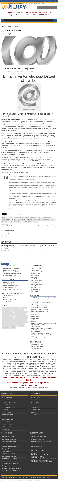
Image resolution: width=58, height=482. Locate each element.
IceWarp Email (34, 286)
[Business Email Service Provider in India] (14, 8)
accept (10, 217)
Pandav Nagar (23, 319)
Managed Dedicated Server (10, 446)
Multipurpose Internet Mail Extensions (46, 219)
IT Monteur (36, 480)
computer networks (18, 217)
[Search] (55, 7)
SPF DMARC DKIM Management (11, 289)
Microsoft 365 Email (9, 317)
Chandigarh (9, 308)
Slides (3, 325)
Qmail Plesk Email (23, 321)
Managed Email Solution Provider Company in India (28, 477)
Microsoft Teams (7, 301)
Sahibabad (11, 323)
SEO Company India (17, 480)
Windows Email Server (37, 346)
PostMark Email (35, 407)
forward (39, 217)
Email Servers (33, 217)
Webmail (35, 221)
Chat (13, 308)
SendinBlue (34, 412)
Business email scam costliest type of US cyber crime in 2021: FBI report (43, 324)
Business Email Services (9, 439)
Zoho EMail (13, 327)
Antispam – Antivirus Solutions (11, 268)
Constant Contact (35, 409)
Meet (3, 317)
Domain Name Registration (10, 463)
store (11, 221)
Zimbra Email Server (6, 327)
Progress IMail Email (15, 321)
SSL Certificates (6, 444)
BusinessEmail (35, 316)
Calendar (4, 308)
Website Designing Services (10, 461)
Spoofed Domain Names (9, 275)
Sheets (23, 323)
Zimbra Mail (34, 314)
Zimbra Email (20, 325)
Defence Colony (23, 308)
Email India (34, 321)
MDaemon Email (35, 282)
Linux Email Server (36, 348)
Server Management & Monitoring (11, 470)
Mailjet (32, 417)
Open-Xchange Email (15, 319)
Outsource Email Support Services (40, 338)
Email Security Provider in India (39, 301)
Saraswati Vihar (18, 323)
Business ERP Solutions (9, 456)
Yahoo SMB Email (13, 325)
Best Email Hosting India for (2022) (40, 333)
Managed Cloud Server (8, 449)
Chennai (17, 308)
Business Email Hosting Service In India (41, 328)
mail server (29, 219)
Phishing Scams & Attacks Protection (12, 272)
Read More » (5, 264)
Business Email (35, 318)
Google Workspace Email (37, 272)
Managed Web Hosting (8, 436)
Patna (9, 321)
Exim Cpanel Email (36, 287)
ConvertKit (34, 414)
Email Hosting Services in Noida (39, 311)
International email (6, 219)
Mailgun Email (35, 402)
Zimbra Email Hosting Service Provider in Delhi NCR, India (37, 3)
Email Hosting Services (9, 225)
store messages (18, 221)
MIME (35, 219)
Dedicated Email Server (37, 344)
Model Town (25, 317)
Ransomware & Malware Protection (12, 273)
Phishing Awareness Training (10, 285)
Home (4, 26)
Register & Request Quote (19, 15)
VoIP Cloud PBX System (9, 295)
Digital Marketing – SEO (9, 441)
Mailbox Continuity (8, 284)
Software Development (8, 453)
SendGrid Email (35, 400)
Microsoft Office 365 (36, 326)
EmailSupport (34, 320)
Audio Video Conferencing (10, 299)
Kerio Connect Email (36, 280)
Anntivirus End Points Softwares (11, 468)
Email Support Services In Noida (39, 309)
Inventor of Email (22, 219)
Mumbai (3, 319)
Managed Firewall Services (9, 466)
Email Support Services (9, 282)
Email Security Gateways (9, 270)
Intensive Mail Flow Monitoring (11, 287)
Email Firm (4, 477)
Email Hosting (16, 71)
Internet (14, 219)
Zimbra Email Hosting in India (38, 306)
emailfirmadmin (9, 71)
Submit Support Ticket (40, 15)
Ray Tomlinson (5, 221)
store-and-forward (27, 221)
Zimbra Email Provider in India (39, 307)
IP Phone (5, 297)
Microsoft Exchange (17, 317)
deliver (26, 217)
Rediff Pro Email (5, 323)
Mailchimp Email (35, 405)
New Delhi (8, 319)
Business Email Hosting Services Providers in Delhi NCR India (46, 226)
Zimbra (32, 313)
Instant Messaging (47, 217)
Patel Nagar (4, 321)
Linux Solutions (6, 451)
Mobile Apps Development (9, 458)
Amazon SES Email (36, 397)
